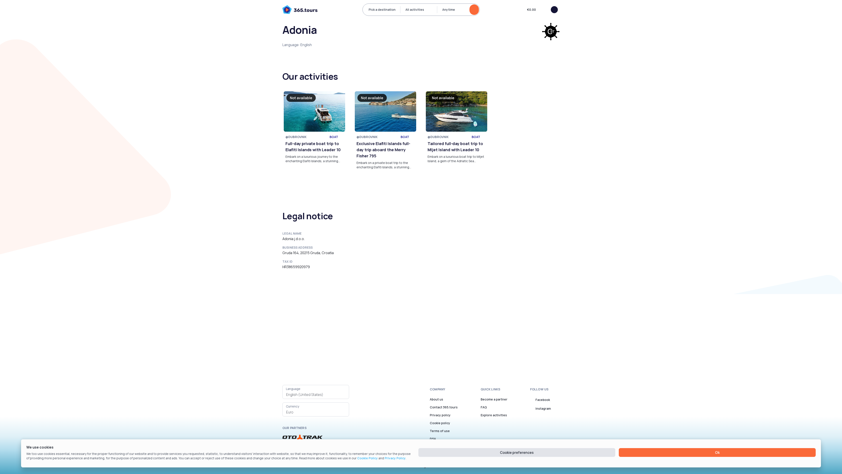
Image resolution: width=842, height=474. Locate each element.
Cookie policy (440, 423)
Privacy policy (440, 415)
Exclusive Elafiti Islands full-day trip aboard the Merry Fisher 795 (383, 149)
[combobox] (316, 394)
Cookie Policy (367, 458)
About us (436, 399)
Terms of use (440, 431)
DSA (433, 439)
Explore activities (494, 415)
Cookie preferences (517, 452)
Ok (717, 452)
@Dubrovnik (296, 137)
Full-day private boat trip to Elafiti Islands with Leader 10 (313, 146)
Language (293, 389)
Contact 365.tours (444, 407)
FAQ (484, 407)
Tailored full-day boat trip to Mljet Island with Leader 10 (455, 146)
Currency (292, 406)
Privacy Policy (395, 458)
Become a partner (494, 399)
